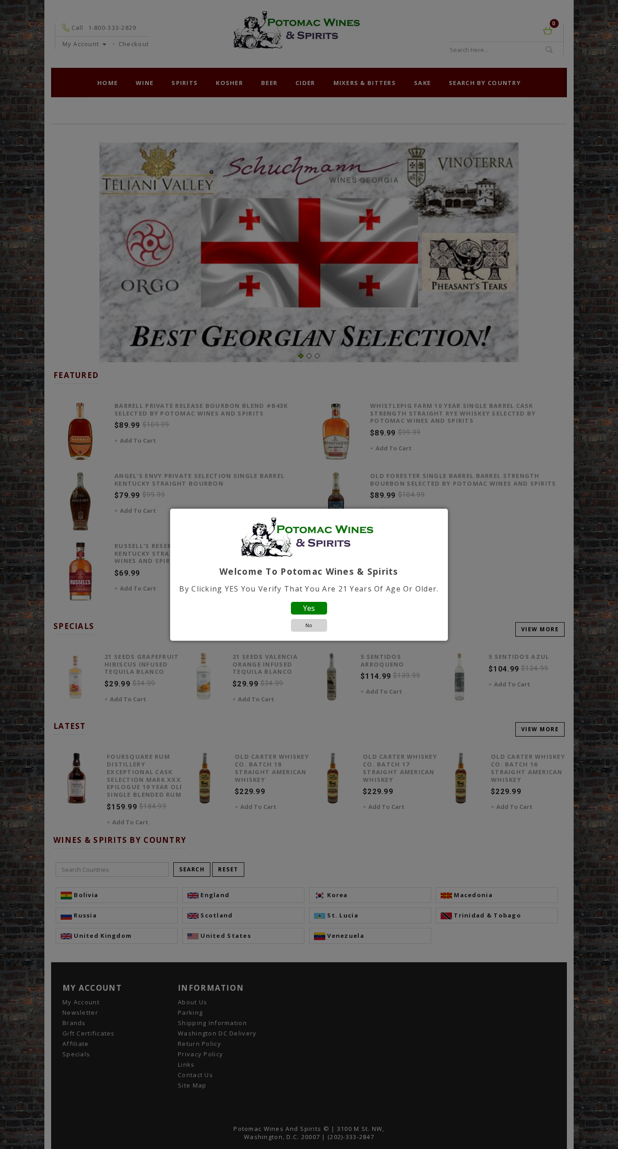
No (308, 625)
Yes (309, 608)
